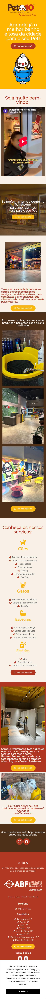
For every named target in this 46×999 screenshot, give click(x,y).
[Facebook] (26, 841)
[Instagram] (19, 841)
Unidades (23, 914)
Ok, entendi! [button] (23, 991)
